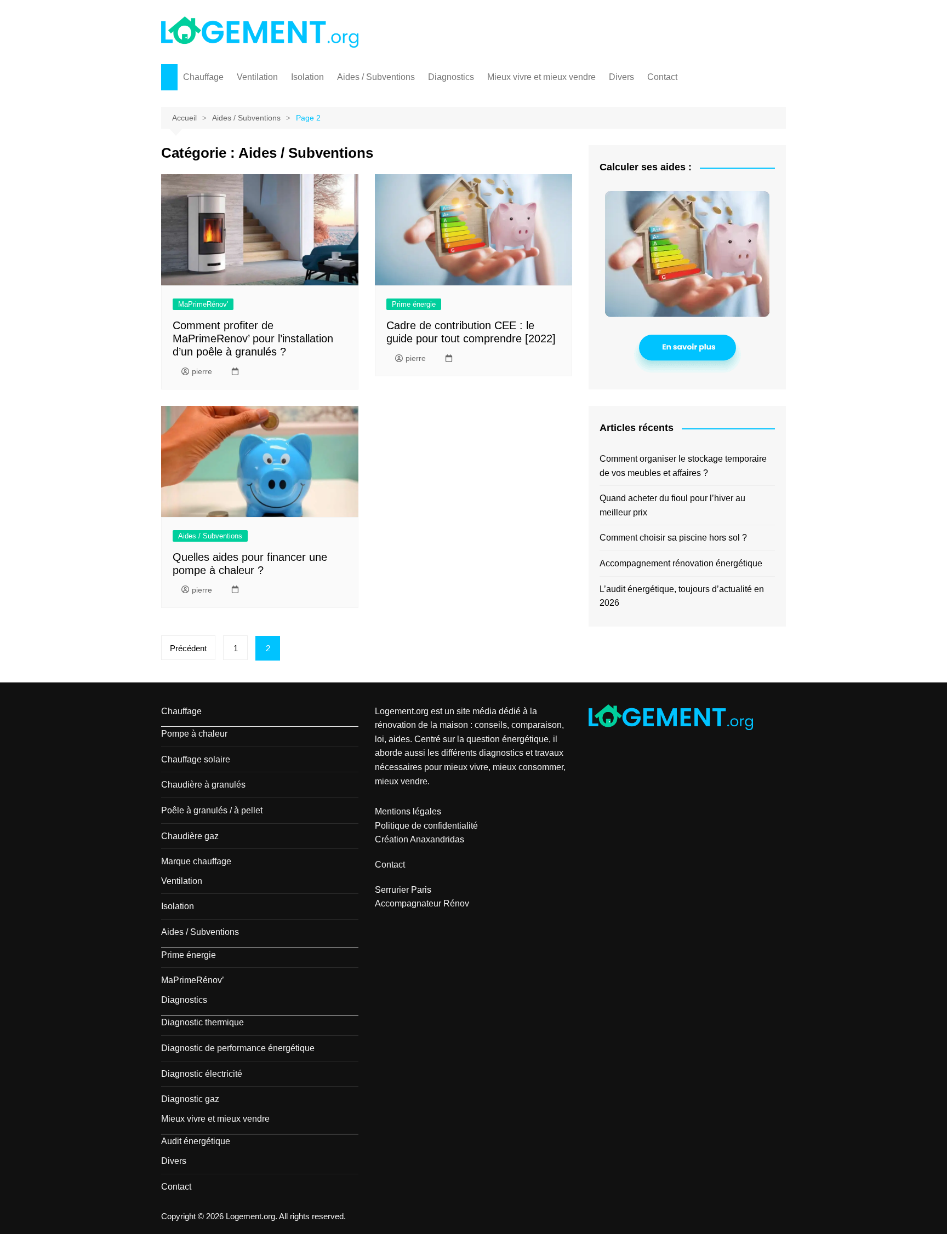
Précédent (188, 648)
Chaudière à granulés (203, 784)
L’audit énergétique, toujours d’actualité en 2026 (682, 596)
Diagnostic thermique (202, 1022)
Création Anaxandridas (419, 839)
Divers (621, 77)
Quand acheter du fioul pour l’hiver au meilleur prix (672, 505)
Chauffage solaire (195, 759)
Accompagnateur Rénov (422, 903)
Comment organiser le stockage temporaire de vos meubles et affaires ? (683, 466)
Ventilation (257, 77)
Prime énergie (414, 304)
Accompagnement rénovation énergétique (681, 563)
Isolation (307, 77)
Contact (662, 77)
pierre (202, 371)
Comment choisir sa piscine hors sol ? (673, 537)
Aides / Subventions (376, 77)
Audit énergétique (195, 1141)
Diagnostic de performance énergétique (238, 1048)
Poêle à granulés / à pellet (212, 810)
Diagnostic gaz (190, 1099)
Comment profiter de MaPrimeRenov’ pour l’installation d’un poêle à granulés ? (253, 338)
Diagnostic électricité (201, 1073)
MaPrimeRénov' (203, 304)
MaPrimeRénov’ (192, 980)
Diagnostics (451, 77)
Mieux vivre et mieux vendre (541, 77)
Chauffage (203, 77)
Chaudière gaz (190, 836)
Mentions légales (408, 811)
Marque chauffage (196, 861)
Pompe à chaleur (194, 733)
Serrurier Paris (403, 889)
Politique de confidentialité (426, 825)
